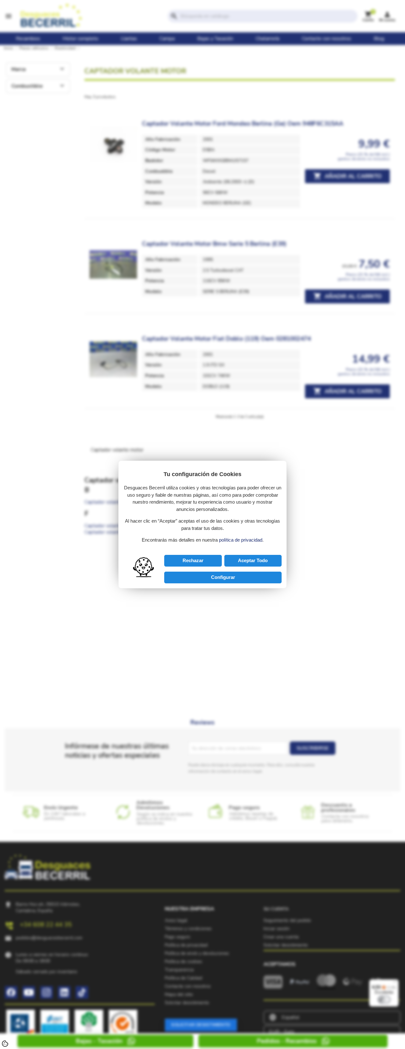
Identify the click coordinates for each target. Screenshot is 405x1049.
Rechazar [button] (193, 560)
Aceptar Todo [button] (253, 560)
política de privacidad (240, 540)
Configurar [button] (223, 577)
